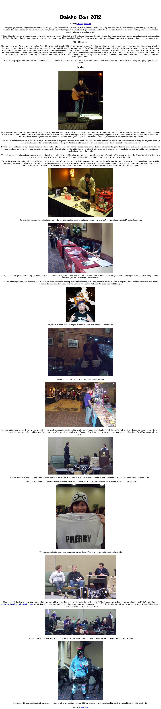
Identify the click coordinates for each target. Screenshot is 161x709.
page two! (84, 707)
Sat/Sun (87, 24)
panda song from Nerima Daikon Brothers (17, 604)
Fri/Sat (80, 24)
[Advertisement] (80, 6)
